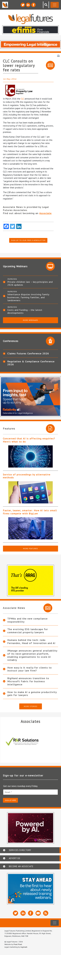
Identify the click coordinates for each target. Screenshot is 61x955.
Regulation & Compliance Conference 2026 (31, 363)
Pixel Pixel (18, 944)
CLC (23, 98)
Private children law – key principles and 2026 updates (30, 283)
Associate (45, 213)
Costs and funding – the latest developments (24, 311)
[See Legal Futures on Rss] (45, 913)
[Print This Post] (58, 55)
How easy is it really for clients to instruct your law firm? (29, 669)
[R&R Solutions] (30, 741)
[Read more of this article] (30, 456)
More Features (30, 548)
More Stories (30, 706)
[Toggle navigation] (54, 5)
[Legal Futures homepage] (31, 19)
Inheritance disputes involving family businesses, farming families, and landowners (28, 297)
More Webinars (30, 320)
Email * (8, 792)
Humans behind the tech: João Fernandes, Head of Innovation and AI (31, 641)
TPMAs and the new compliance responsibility (27, 620)
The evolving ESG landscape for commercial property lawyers (27, 631)
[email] (30, 792)
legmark (23, 947)
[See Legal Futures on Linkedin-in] (28, 5)
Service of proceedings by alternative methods (26, 476)
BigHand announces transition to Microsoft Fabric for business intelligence (28, 681)
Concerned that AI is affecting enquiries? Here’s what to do (29, 440)
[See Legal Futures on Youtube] (38, 913)
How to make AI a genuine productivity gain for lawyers (32, 694)
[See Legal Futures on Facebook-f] (33, 5)
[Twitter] (12, 226)
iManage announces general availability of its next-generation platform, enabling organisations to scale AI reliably (32, 655)
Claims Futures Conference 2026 (28, 353)
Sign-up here (10, 800)
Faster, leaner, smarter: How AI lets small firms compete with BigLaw (30, 512)
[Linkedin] (19, 226)
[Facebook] (6, 226)
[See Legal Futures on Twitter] (23, 5)
